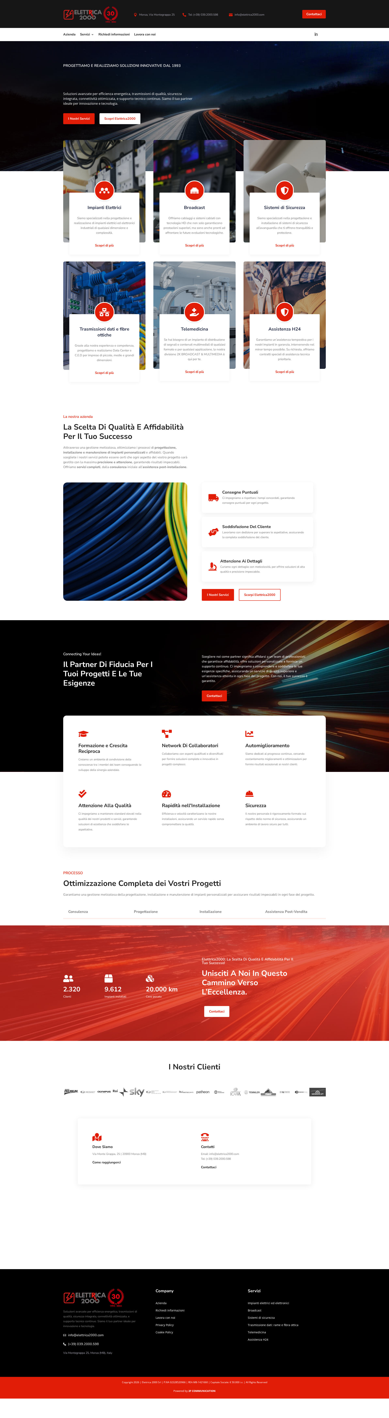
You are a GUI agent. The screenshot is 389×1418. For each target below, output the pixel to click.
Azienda (69, 34)
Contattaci (314, 14)
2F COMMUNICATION (202, 1391)
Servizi (85, 34)
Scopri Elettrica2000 (120, 118)
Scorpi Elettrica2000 (259, 595)
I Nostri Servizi (79, 118)
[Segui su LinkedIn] (316, 34)
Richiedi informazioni (114, 34)
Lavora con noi (145, 34)
